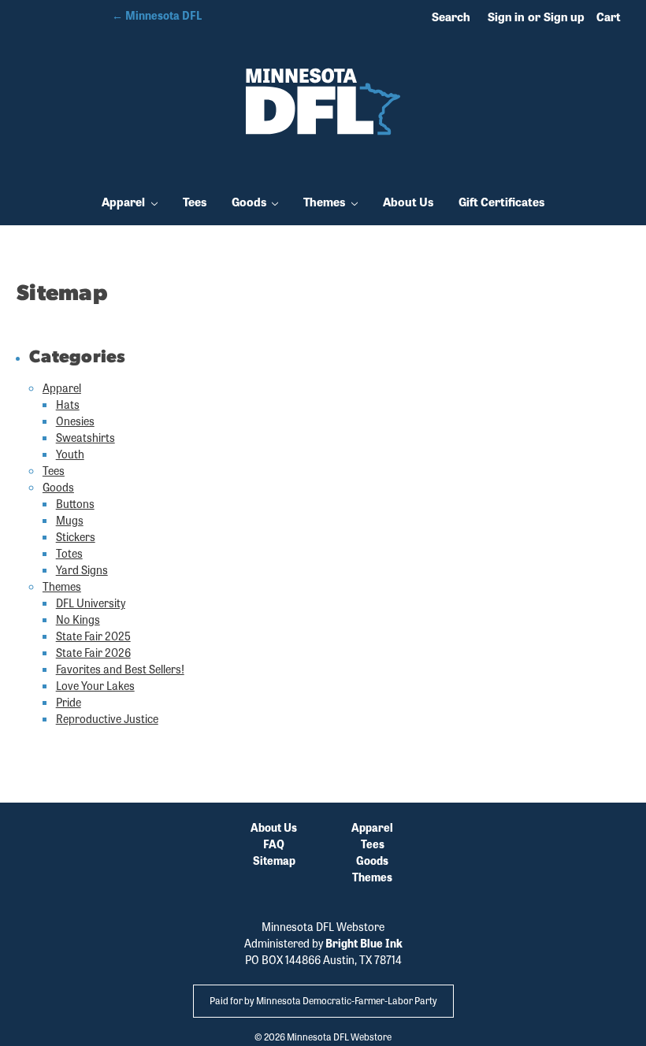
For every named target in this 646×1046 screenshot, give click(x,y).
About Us (408, 201)
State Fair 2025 (93, 636)
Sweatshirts (85, 437)
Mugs (70, 520)
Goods (250, 201)
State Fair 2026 (93, 652)
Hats (68, 404)
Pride (68, 702)
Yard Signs (82, 569)
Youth (70, 454)
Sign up (564, 16)
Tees (194, 201)
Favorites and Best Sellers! (120, 669)
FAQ (273, 843)
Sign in (506, 16)
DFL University (90, 602)
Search (451, 16)
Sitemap (274, 860)
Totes (69, 553)
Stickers (75, 536)
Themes (325, 201)
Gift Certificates (501, 201)
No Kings (78, 619)
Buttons (75, 503)
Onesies (75, 420)
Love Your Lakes (95, 685)
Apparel (124, 201)
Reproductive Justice (107, 718)
